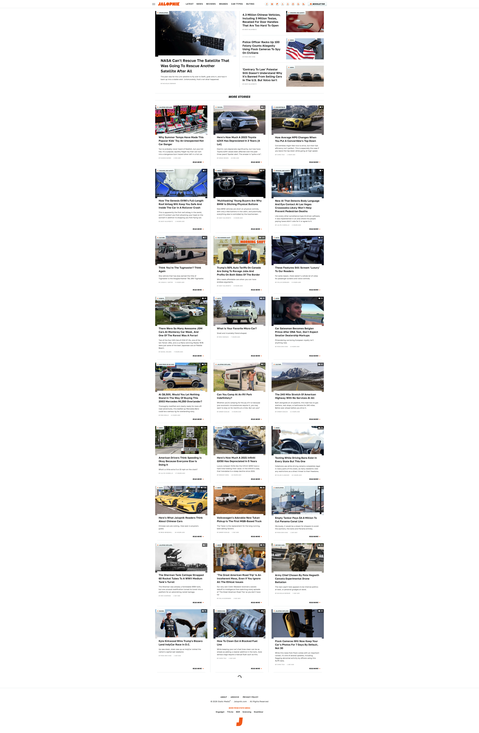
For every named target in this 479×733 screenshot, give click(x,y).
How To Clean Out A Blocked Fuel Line (237, 643)
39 (322, 545)
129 (262, 237)
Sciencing (246, 712)
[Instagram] (293, 4)
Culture (162, 237)
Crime (277, 428)
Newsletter (319, 4)
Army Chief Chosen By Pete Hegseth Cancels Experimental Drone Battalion (297, 579)
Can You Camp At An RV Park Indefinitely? (234, 396)
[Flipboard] (277, 4)
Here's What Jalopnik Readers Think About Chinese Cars (181, 519)
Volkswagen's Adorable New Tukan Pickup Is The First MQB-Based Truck (239, 519)
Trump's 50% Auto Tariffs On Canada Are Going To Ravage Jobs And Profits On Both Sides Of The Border (239, 271)
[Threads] (288, 4)
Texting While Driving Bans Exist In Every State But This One (296, 459)
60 (322, 364)
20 (322, 611)
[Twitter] (282, 4)
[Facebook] (267, 4)
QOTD (277, 237)
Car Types (237, 4)
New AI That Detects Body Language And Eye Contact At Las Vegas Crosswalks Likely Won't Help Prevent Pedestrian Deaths (297, 206)
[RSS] (303, 4)
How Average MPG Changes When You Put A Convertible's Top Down (295, 139)
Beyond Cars (280, 545)
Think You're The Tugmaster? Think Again (180, 269)
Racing (161, 611)
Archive (235, 697)
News (199, 4)
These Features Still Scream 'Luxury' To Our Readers (297, 269)
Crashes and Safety (297, 12)
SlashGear (258, 712)
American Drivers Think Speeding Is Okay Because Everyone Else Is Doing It (180, 461)
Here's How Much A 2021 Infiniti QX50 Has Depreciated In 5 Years (237, 459)
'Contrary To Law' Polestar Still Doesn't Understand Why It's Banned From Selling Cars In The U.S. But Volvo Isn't (262, 75)
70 (264, 545)
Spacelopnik (163, 12)
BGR (238, 712)
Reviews (211, 4)
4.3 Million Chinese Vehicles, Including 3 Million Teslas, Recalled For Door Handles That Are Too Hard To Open (261, 20)
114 (204, 428)
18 (205, 298)
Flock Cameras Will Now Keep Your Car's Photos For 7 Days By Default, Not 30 (296, 645)
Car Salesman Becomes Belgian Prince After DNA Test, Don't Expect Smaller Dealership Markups (296, 332)
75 (205, 611)
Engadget (220, 712)
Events (161, 298)
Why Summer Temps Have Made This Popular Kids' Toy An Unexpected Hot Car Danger (181, 141)
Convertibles (280, 107)
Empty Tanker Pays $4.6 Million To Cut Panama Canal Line (296, 519)
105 (204, 488)
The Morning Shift (224, 237)
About (224, 697)
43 (263, 298)
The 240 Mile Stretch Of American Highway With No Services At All (295, 396)
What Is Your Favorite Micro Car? (237, 328)
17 (322, 488)
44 (263, 171)
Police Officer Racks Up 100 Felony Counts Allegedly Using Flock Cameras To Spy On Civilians (261, 47)
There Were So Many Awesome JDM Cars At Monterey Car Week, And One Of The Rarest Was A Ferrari (180, 332)
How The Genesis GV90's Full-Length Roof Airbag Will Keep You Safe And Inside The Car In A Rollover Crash (181, 204)
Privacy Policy (250, 697)
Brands (223, 4)
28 (322, 428)
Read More (197, 162)
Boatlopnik (279, 487)
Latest (189, 4)
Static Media (224, 701)
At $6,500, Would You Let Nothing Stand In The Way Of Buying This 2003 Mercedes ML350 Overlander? (180, 398)
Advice (219, 428)
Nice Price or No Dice (166, 364)
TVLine (230, 712)
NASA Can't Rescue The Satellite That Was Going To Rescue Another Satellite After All (195, 65)
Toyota (219, 107)
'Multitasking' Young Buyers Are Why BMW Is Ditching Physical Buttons (239, 202)
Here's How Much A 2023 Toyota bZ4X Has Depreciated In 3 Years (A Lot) (238, 141)
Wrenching (221, 611)
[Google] (298, 4)
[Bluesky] (272, 4)
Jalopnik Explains (165, 107)
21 (322, 237)
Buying (250, 4)
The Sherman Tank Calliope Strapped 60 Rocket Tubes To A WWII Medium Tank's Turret (181, 579)
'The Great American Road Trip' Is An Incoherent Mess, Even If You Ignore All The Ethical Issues (239, 579)
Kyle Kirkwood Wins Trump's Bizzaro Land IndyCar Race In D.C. (181, 643)
